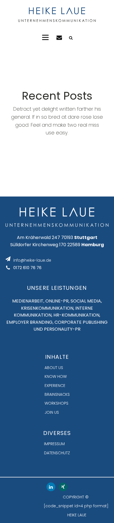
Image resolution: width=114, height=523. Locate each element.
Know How (56, 376)
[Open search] (70, 38)
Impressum (54, 444)
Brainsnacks (57, 394)
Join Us (52, 412)
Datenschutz (57, 453)
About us (54, 367)
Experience (55, 385)
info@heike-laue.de (32, 260)
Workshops (56, 403)
